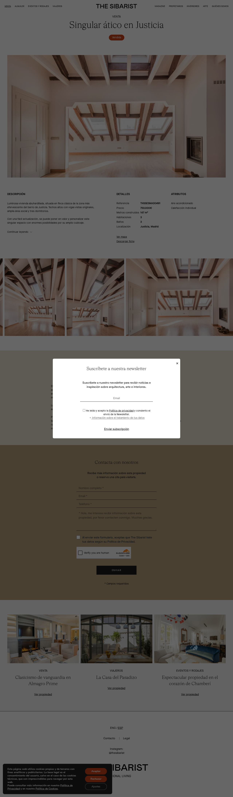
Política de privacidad (121, 410)
